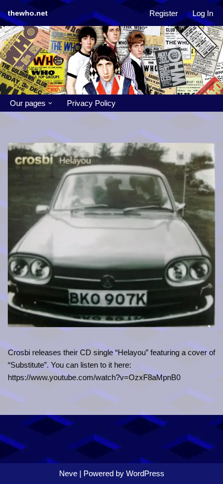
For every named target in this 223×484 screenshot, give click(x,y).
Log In (202, 13)
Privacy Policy (91, 103)
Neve (68, 473)
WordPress (145, 473)
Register (163, 13)
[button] (50, 103)
